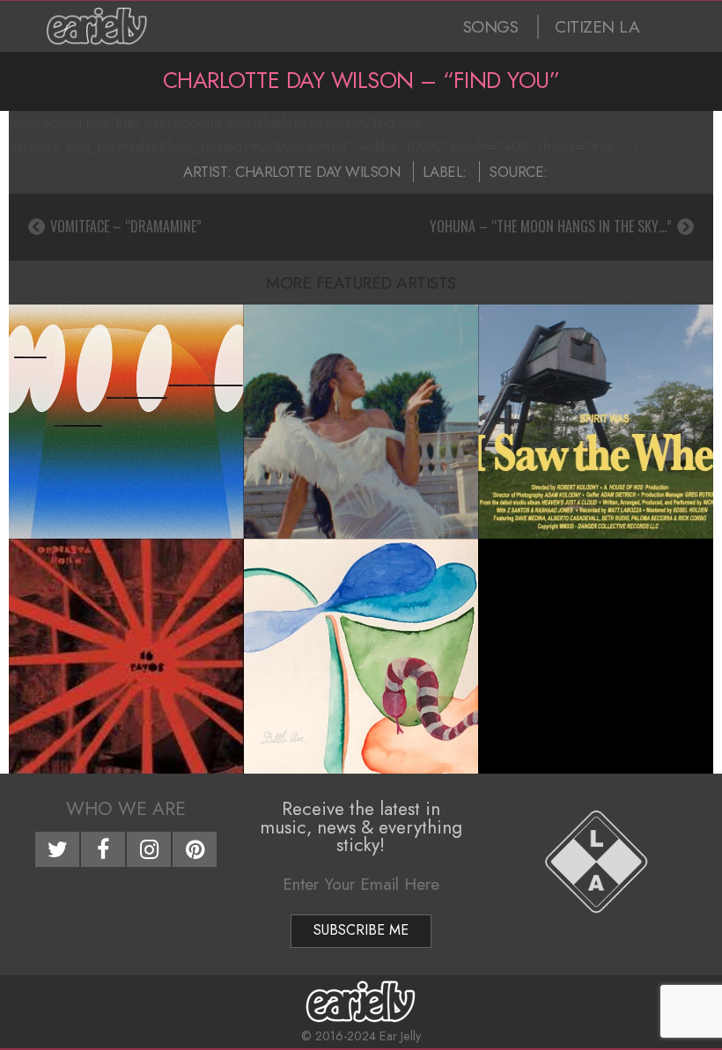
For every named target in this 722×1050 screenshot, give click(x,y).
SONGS (491, 27)
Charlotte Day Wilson (317, 171)
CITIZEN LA (597, 27)
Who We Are (126, 809)
